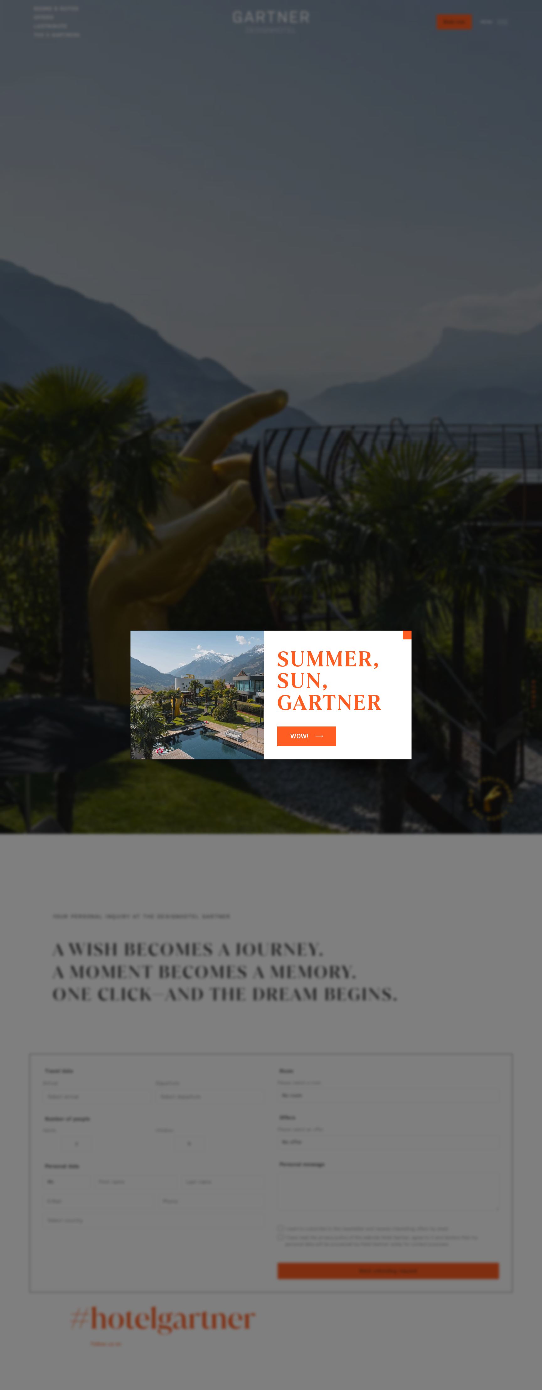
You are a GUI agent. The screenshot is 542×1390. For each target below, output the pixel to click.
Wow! (299, 736)
